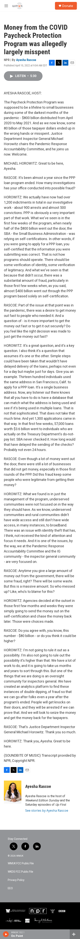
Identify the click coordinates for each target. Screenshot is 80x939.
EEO (10, 888)
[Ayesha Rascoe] (12, 792)
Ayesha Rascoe (26, 60)
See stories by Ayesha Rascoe (46, 810)
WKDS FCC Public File (20, 871)
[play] (5, 934)
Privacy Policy (16, 880)
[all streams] (75, 934)
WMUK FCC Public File (21, 863)
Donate (67, 6)
